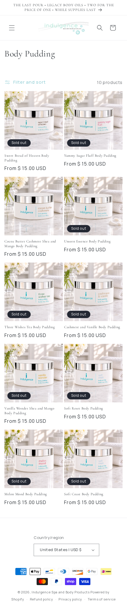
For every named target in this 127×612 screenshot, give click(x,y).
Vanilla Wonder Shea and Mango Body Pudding (29, 410)
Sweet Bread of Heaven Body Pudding (26, 157)
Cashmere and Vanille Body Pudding (92, 327)
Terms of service (102, 599)
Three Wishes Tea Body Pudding (29, 327)
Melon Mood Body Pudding (25, 494)
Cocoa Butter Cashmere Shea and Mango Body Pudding (30, 243)
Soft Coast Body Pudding (83, 494)
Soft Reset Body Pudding (83, 408)
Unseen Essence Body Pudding (87, 241)
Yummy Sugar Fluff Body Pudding (90, 155)
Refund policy (41, 599)
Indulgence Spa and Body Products (60, 592)
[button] (11, 27)
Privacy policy (70, 599)
